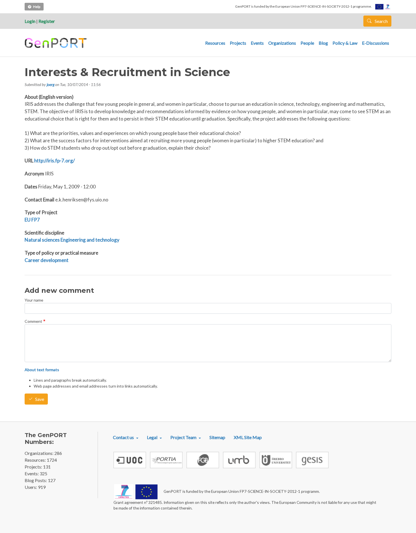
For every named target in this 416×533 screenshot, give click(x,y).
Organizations (282, 43)
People (307, 43)
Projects (238, 43)
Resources (215, 43)
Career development (46, 260)
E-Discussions (375, 43)
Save (39, 399)
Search (381, 21)
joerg (50, 84)
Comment (33, 321)
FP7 (35, 220)
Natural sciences (42, 240)
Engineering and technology (90, 240)
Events (257, 43)
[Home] (56, 43)
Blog (323, 43)
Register (46, 21)
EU (28, 220)
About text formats (42, 369)
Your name (34, 300)
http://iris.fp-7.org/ (54, 161)
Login (30, 21)
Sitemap (217, 437)
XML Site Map (248, 437)
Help (36, 7)
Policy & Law (345, 43)
